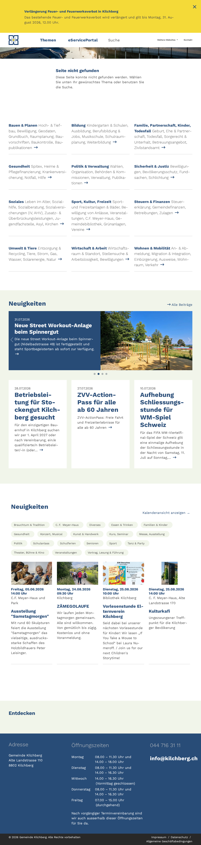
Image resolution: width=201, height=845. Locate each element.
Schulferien (68, 543)
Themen (48, 40)
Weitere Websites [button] (166, 40)
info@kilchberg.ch (171, 758)
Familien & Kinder (156, 524)
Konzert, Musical (51, 534)
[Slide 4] (106, 374)
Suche (114, 40)
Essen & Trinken (122, 524)
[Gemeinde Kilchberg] (22, 40)
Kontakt (188, 40)
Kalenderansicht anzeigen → (166, 513)
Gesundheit (21, 534)
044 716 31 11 (165, 745)
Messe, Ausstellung (151, 534)
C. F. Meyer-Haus (67, 524)
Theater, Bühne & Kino (29, 552)
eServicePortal (83, 40)
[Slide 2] (99, 374)
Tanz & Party (136, 543)
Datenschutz (180, 837)
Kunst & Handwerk (86, 534)
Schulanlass (41, 543)
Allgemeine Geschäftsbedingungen (169, 841)
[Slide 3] (102, 374)
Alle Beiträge (181, 305)
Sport (113, 543)
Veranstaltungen (66, 552)
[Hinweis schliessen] (194, 7)
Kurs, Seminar (118, 534)
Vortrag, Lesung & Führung (105, 552)
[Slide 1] (95, 374)
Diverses (94, 524)
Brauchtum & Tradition (29, 524)
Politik (18, 543)
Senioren (93, 543)
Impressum (159, 837)
